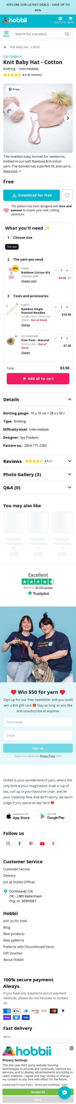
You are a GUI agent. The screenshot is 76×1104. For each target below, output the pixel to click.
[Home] (4, 47)
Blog (6, 927)
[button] (70, 20)
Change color (29, 281)
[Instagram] (8, 843)
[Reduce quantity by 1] (55, 270)
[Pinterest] (31, 843)
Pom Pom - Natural (35, 340)
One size (12, 246)
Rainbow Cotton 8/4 (35, 272)
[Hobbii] (14, 20)
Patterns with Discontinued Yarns (28, 946)
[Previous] (8, 118)
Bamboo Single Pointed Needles (33, 310)
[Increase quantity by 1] (67, 270)
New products (14, 934)
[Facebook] (19, 843)
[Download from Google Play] (53, 816)
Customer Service (16, 869)
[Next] (68, 118)
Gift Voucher (12, 953)
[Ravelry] (53, 843)
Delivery (9, 875)
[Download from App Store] (19, 816)
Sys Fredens (12, 56)
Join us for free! (15, 921)
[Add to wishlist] (67, 195)
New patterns (13, 940)
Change (25, 325)
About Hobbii (13, 959)
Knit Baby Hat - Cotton (25, 47)
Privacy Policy (47, 756)
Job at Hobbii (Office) (19, 882)
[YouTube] (42, 843)
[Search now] (67, 34)
